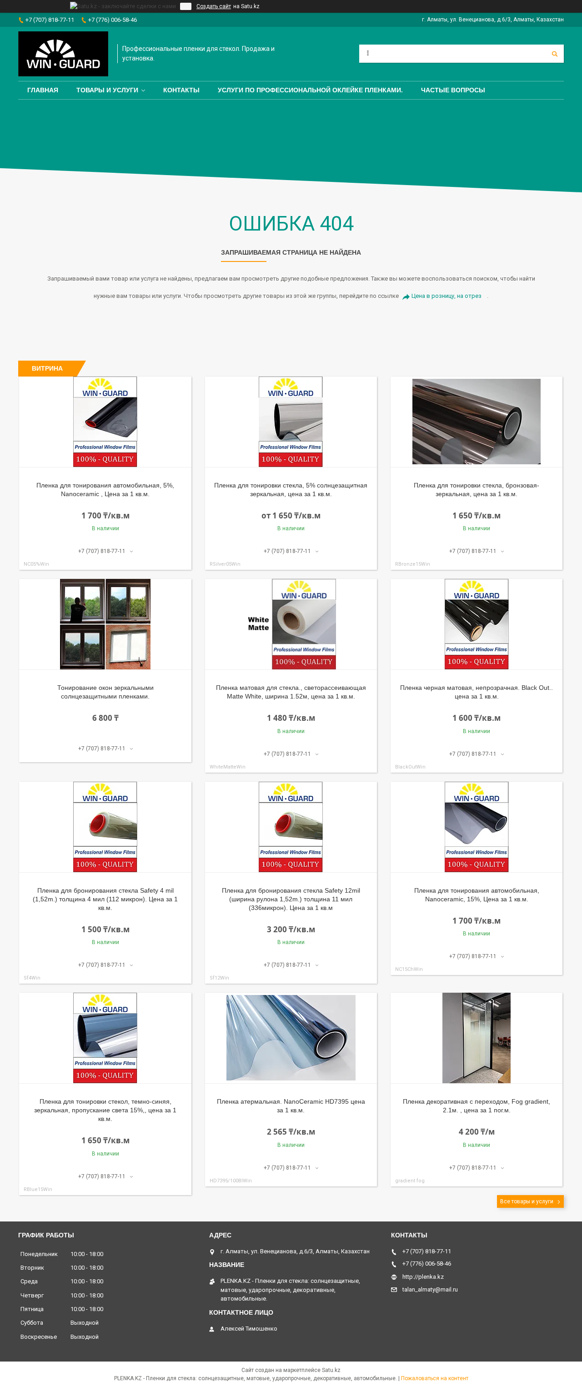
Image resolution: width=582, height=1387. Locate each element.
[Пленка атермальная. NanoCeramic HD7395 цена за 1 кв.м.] (291, 1038)
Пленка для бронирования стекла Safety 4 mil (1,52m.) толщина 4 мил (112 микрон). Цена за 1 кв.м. (105, 899)
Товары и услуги (107, 90)
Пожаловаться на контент (434, 1378)
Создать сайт (213, 6)
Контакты (181, 90)
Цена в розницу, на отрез (446, 295)
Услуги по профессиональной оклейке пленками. (310, 90)
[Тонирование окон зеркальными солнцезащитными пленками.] (105, 624)
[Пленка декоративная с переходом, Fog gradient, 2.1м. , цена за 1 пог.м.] (477, 1038)
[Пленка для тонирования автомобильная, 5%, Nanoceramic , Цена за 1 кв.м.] (105, 422)
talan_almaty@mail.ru (430, 1289)
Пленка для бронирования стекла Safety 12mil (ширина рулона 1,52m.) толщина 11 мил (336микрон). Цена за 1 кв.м (291, 899)
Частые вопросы (453, 90)
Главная (42, 90)
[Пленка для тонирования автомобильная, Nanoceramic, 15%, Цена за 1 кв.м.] (477, 827)
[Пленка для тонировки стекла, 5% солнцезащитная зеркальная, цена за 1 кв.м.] (291, 422)
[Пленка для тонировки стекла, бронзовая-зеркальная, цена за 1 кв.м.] (477, 422)
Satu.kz (331, 1370)
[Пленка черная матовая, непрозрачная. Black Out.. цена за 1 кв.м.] (477, 624)
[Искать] (555, 54)
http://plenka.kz (423, 1276)
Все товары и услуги (526, 1201)
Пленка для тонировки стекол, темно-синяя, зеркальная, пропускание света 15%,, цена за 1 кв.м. (105, 1110)
